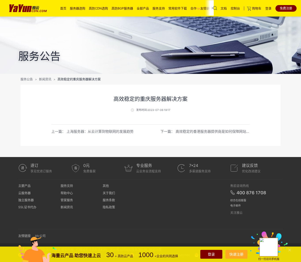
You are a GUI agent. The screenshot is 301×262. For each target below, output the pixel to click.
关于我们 (109, 193)
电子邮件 (235, 205)
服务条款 (109, 200)
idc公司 (40, 236)
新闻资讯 (45, 79)
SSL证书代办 (27, 207)
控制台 (235, 8)
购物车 (256, 8)
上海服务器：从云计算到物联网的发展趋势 (100, 131)
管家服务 (67, 200)
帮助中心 (67, 193)
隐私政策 (109, 207)
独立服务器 (26, 200)
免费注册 (286, 8)
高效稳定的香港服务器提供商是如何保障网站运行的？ (218, 131)
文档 (224, 8)
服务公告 (26, 79)
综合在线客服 (238, 200)
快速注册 (236, 254)
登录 (268, 8)
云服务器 (24, 193)
